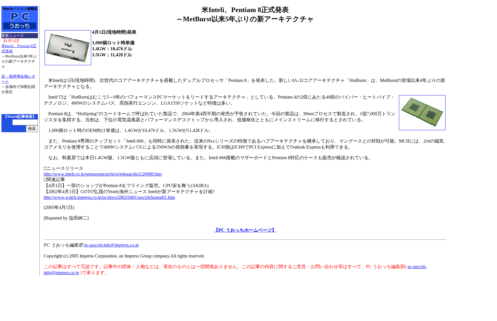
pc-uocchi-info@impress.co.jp (111, 245)
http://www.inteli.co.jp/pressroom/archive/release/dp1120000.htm (103, 174)
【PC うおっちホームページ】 (245, 230)
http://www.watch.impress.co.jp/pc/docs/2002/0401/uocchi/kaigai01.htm (109, 197)
